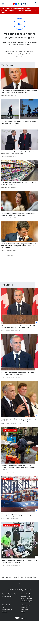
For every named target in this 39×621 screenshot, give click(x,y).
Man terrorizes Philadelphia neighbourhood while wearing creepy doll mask (19, 561)
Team (34, 577)
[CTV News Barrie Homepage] (19, 4)
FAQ (22, 577)
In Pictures (30, 51)
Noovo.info (24, 607)
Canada (17, 51)
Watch (23, 51)
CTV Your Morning (13, 54)
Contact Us (16, 577)
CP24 (3, 607)
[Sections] (3, 3)
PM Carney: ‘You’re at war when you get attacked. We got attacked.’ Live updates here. (19, 91)
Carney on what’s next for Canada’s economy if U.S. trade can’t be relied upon (18, 373)
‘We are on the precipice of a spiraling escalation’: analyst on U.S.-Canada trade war (18, 515)
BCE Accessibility (7, 596)
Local (12, 51)
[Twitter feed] (19, 583)
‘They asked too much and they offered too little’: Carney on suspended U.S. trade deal (19, 327)
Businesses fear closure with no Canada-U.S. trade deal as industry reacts (17, 153)
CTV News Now (17, 56)
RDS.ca (23, 612)
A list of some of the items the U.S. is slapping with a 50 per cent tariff (19, 183)
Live (25, 56)
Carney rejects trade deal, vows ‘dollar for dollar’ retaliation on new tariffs (19, 122)
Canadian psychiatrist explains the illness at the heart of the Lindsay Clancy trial (18, 214)
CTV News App (6, 577)
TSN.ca (4, 612)
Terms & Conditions (26, 598)
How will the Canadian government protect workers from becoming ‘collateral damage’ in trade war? (18, 467)
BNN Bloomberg (7, 609)
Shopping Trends (25, 54)
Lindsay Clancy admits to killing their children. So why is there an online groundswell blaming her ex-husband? (19, 246)
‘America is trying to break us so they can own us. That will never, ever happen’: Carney (19, 420)
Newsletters (28, 577)
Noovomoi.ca (24, 609)
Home (7, 51)
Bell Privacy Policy (26, 596)
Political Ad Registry (26, 600)
